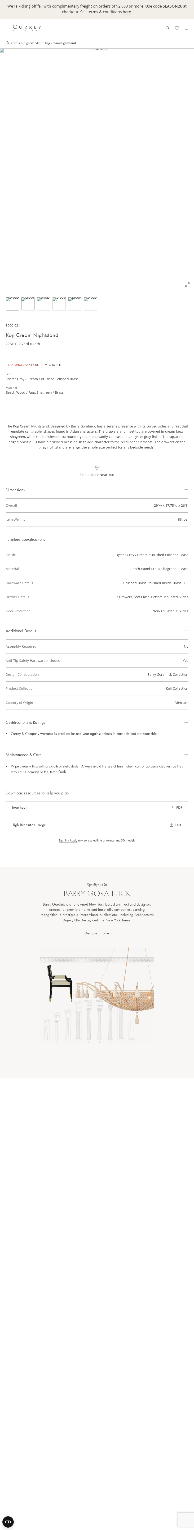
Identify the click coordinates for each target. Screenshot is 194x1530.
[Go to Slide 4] (59, 303)
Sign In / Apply (68, 840)
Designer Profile (97, 933)
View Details (53, 365)
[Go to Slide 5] (74, 303)
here (127, 11)
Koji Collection (177, 688)
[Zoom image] (187, 284)
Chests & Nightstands (25, 43)
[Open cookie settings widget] (8, 1522)
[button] (97, 170)
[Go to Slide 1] (12, 303)
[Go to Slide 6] (90, 303)
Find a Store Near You (97, 474)
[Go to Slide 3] (43, 303)
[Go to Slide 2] (28, 303)
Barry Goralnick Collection (167, 674)
